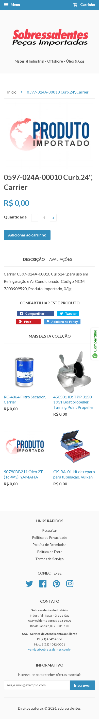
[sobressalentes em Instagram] (70, 583)
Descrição (34, 259)
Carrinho (87, 4)
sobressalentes (69, 708)
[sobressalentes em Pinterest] (56, 583)
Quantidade (15, 216)
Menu (15, 4)
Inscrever (82, 685)
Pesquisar (49, 530)
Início (11, 92)
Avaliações (60, 259)
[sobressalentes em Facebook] (43, 583)
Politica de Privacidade (49, 538)
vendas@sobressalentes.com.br (49, 649)
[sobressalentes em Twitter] (29, 583)
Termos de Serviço (49, 559)
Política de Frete (49, 552)
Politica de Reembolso (49, 545)
